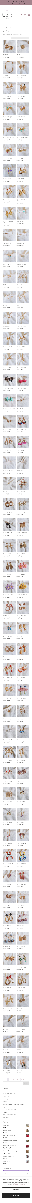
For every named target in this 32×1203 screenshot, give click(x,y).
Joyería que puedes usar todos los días (13, 1104)
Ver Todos (6, 1117)
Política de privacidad (18, 1184)
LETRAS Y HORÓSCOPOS (9, 1109)
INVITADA (5, 1101)
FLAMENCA (6, 1096)
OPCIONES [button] (16, 1189)
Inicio (4, 28)
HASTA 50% (6, 1099)
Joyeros (5, 1107)
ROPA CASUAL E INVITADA (10, 1115)
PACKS (5, 1112)
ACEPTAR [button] (16, 1195)
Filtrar (6, 1173)
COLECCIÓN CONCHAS (9, 1093)
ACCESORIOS (6, 1091)
